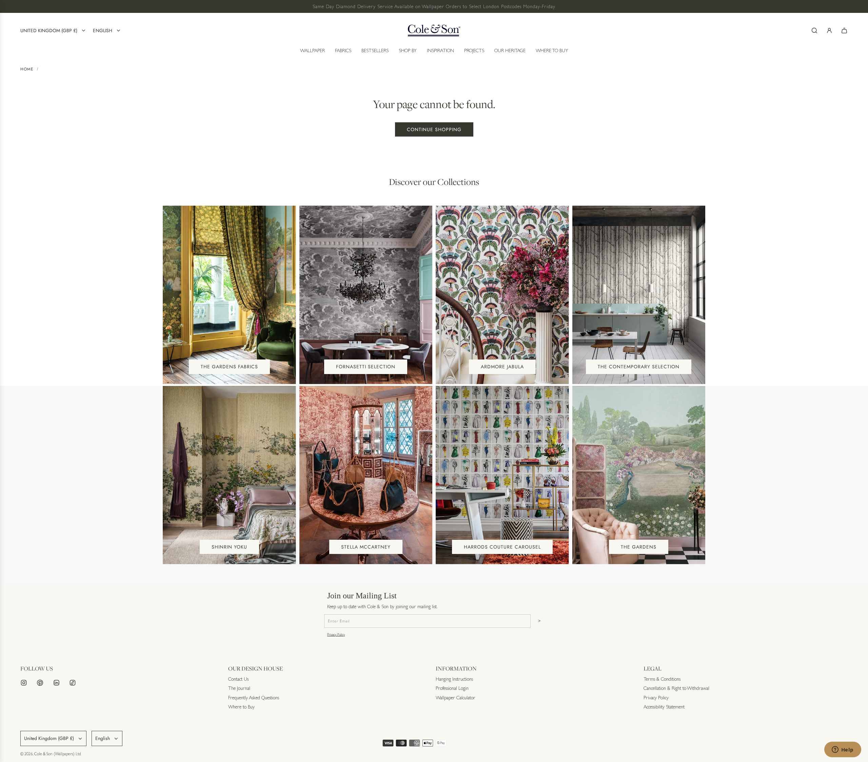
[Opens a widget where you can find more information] (842, 750)
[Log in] (829, 30)
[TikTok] (72, 682)
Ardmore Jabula (502, 366)
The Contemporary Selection (638, 366)
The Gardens (638, 546)
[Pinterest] (40, 682)
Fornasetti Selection (365, 366)
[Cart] (844, 30)
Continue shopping (434, 129)
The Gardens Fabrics (229, 366)
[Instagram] (23, 682)
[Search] (814, 30)
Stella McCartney (366, 546)
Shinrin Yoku (229, 546)
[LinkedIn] (56, 682)
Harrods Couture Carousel (502, 546)
